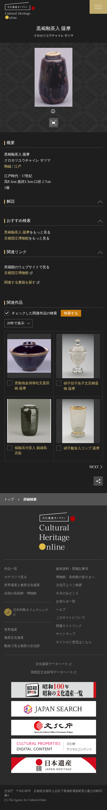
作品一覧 (10, 569)
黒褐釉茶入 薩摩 (17, 232)
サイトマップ (65, 634)
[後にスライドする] (96, 467)
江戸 (17, 166)
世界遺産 (10, 629)
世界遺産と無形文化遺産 (22, 585)
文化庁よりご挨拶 (69, 585)
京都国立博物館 (16, 238)
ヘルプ (61, 609)
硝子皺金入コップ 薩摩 (82, 448)
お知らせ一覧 (65, 601)
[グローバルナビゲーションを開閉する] (98, 7)
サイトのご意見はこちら (74, 642)
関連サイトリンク (69, 626)
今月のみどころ (67, 593)
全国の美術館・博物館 (20, 593)
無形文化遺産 (14, 637)
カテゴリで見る (15, 577)
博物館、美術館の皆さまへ (75, 577)
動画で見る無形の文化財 (22, 646)
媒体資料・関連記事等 (72, 569)
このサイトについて (70, 617)
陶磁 (7, 166)
